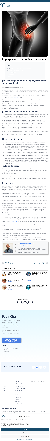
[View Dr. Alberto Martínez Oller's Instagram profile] (15, 251)
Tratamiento (9, 76)
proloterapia (14, 221)
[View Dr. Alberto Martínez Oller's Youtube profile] (15, 248)
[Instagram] (33, 367)
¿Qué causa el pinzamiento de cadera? (15, 70)
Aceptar (25, 429)
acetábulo (15, 97)
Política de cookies (20, 439)
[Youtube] (37, 367)
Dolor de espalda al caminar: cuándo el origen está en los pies (40, 286)
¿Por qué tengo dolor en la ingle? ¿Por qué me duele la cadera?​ (19, 68)
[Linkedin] (44, 367)
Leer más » (10, 276)
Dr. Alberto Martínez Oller (26, 244)
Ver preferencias (25, 436)
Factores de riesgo (11, 74)
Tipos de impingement (11, 72)
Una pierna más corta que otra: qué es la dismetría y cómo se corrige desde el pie (40, 273)
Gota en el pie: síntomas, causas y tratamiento (36, 279)
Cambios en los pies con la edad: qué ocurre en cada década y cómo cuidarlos (15, 286)
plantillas (9, 202)
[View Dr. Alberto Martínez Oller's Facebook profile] (15, 245)
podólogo (32, 237)
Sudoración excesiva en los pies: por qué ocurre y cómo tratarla (16, 279)
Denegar (25, 432)
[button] (48, 416)
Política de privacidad (28, 439)
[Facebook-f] (40, 367)
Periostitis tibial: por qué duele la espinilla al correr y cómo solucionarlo (15, 273)
